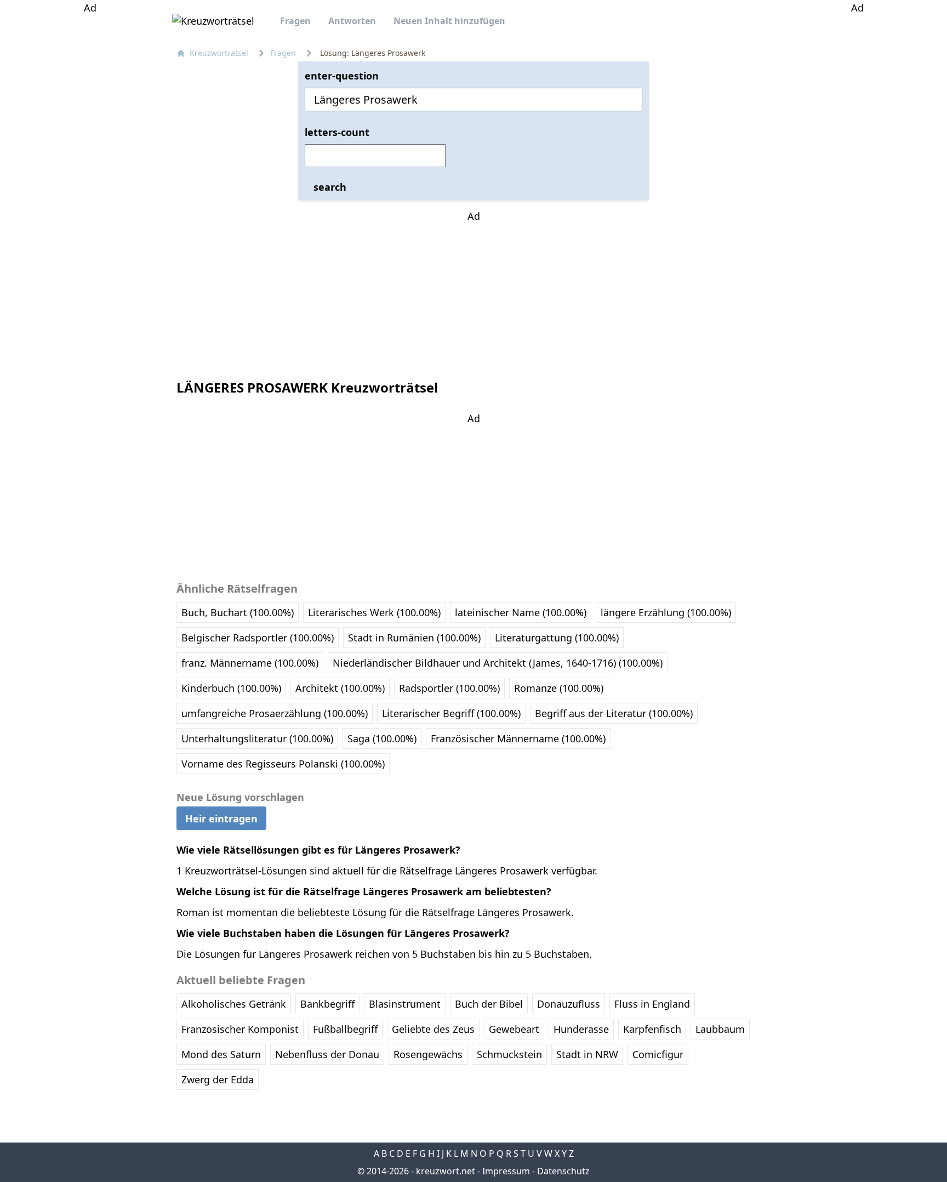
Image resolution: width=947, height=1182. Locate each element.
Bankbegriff (327, 1003)
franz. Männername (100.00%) (249, 662)
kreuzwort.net (445, 1171)
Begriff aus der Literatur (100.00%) (614, 713)
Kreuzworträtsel (219, 53)
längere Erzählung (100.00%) (666, 612)
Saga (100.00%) (382, 738)
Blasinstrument (405, 1003)
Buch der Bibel (489, 1003)
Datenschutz (563, 1171)
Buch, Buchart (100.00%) (237, 612)
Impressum (506, 1171)
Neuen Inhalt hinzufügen (449, 21)
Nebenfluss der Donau (327, 1054)
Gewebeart (514, 1029)
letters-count (337, 132)
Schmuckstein (509, 1054)
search (329, 187)
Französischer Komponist (240, 1029)
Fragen (295, 21)
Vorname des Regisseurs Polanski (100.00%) (283, 763)
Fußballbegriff (345, 1029)
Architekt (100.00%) (340, 688)
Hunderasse (581, 1029)
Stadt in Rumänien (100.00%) (414, 637)
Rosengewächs (428, 1054)
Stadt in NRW (587, 1054)
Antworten (352, 21)
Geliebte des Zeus (433, 1029)
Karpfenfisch (652, 1029)
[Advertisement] (90, 179)
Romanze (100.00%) (558, 688)
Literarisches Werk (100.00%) (374, 612)
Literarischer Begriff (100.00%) (451, 713)
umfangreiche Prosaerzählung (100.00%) (274, 713)
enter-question (342, 75)
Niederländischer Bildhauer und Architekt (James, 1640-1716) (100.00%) (498, 662)
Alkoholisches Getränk (233, 1003)
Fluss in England (652, 1003)
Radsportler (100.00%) (449, 688)
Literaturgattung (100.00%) (557, 637)
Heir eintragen (221, 818)
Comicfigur (657, 1054)
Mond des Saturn (221, 1054)
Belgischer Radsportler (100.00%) (257, 637)
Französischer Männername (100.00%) (518, 738)
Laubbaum (720, 1029)
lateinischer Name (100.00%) (520, 612)
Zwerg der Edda (217, 1079)
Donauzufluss (568, 1003)
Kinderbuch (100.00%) (231, 688)
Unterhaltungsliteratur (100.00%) (257, 738)
